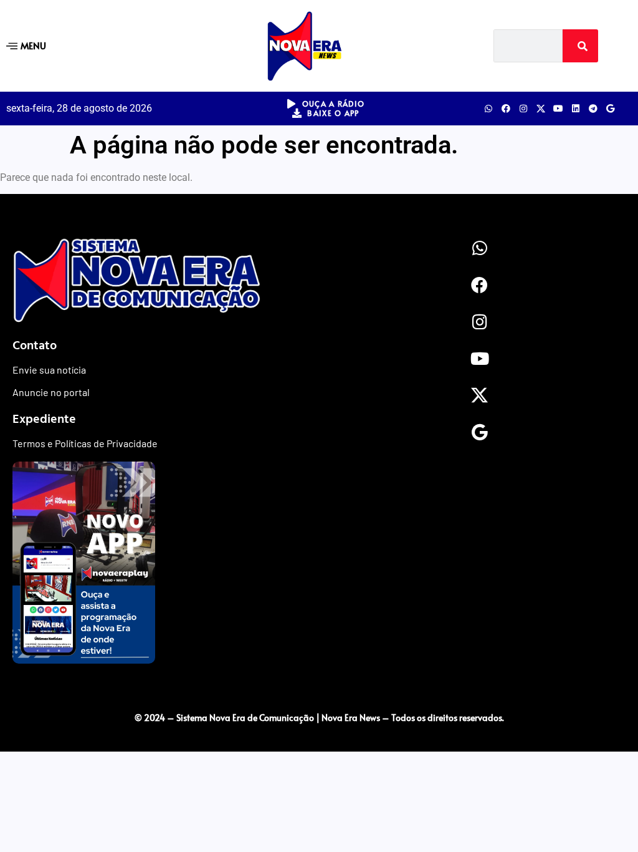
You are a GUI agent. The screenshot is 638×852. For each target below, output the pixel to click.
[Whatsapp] (488, 108)
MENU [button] (33, 45)
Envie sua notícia (49, 369)
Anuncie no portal (51, 392)
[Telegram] (593, 108)
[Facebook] (506, 108)
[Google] (610, 108)
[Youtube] (558, 108)
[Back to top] (319, 691)
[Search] (581, 45)
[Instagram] (523, 108)
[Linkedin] (575, 108)
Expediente (44, 418)
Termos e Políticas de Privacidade (85, 443)
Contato (34, 344)
